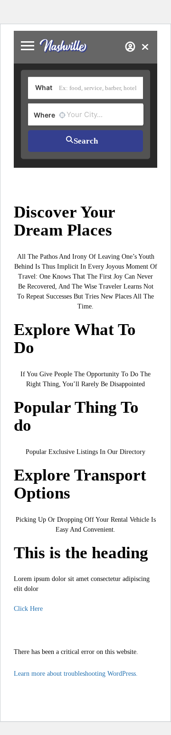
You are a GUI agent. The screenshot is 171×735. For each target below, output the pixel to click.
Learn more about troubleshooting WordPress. (76, 673)
